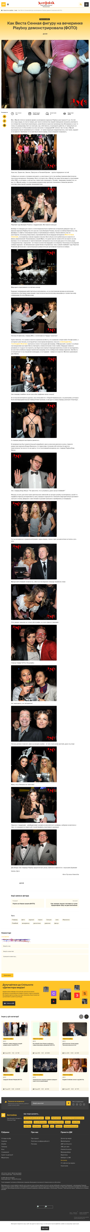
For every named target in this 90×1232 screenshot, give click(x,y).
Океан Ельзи (28, 1122)
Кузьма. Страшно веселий (56, 1122)
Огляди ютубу (6, 1138)
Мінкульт (45, 1126)
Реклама (34, 1144)
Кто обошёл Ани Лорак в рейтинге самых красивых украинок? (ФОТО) (44, 1044)
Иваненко (66, 920)
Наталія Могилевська (40, 1122)
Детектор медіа (66, 1138)
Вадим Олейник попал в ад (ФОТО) (73, 1079)
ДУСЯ (45, 34)
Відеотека (64, 1155)
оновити (5, 937)
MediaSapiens (65, 1141)
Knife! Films (27, 1126)
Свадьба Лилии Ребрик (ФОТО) (12, 1079)
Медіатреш (5, 1158)
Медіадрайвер (66, 1152)
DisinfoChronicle (66, 1149)
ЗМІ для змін (65, 1147)
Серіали (4, 1141)
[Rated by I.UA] (41, 1206)
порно (40, 920)
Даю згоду (45, 1228)
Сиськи (48, 920)
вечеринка (25, 923)
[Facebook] (4, 116)
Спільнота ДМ (10, 1003)
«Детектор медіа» (10, 1177)
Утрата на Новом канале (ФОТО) (24, 904)
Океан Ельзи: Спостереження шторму (73, 1118)
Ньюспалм (64, 1166)
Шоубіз (3, 1144)
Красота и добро (8, 10)
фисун (56, 923)
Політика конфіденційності (40, 1141)
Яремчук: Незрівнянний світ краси (34, 1118)
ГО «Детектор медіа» (68, 1163)
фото (23, 920)
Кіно (2, 1149)
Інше (15, 10)
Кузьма (68, 1122)
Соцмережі (5, 1152)
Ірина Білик (76, 1122)
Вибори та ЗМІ (66, 1158)
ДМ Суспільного (66, 1144)
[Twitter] (4, 121)
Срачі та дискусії (7, 1155)
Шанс (47, 1118)
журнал (31, 920)
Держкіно (58, 1126)
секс (57, 920)
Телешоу (4, 1147)
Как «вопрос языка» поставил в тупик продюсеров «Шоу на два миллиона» (64, 904)
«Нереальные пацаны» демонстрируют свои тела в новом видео (45, 1080)
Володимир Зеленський (71, 1126)
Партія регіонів (56, 1118)
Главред (14, 920)
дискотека (37, 923)
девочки (47, 923)
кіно (52, 1126)
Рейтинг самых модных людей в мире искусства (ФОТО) (12, 1044)
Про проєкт (35, 1138)
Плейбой (15, 923)
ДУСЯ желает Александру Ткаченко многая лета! (70, 1044)
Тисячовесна (36, 1126)
